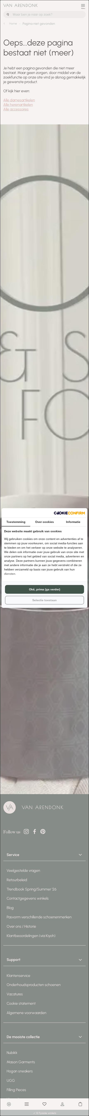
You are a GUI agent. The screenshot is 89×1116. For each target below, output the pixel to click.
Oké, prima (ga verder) (44, 589)
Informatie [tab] (73, 522)
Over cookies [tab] (44, 522)
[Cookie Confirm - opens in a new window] (69, 513)
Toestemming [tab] (15, 522)
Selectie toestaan (44, 600)
